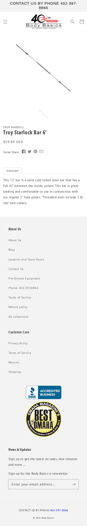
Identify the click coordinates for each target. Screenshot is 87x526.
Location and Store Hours (26, 259)
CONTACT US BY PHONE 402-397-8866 (43, 5)
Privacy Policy (18, 343)
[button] (5, 21)
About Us (14, 240)
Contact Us (16, 269)
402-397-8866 (59, 510)
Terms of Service (19, 297)
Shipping (14, 372)
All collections (18, 317)
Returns (13, 362)
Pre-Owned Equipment (24, 278)
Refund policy (18, 307)
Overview (13, 171)
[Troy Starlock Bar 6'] (43, 69)
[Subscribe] (74, 484)
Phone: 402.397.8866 (23, 288)
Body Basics (48, 517)
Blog (11, 250)
